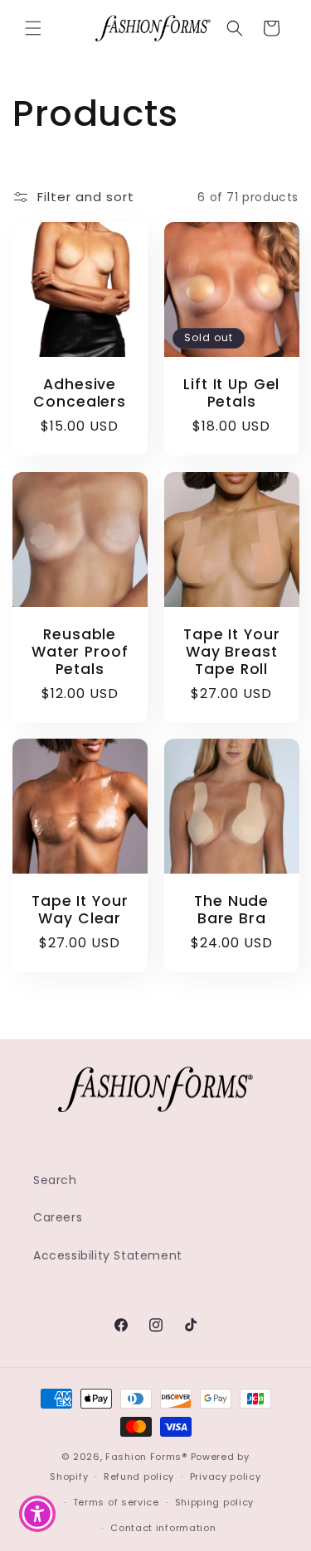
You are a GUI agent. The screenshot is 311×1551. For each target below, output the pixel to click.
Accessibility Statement (107, 1255)
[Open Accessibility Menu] (37, 1514)
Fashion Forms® (146, 1456)
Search (55, 1180)
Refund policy (139, 1476)
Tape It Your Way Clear (80, 910)
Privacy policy (225, 1476)
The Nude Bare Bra (231, 910)
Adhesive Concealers (79, 393)
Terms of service (116, 1502)
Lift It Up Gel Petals (231, 393)
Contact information (163, 1527)
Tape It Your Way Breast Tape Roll (231, 651)
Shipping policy (215, 1502)
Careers (57, 1217)
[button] (33, 28)
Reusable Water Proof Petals (80, 651)
